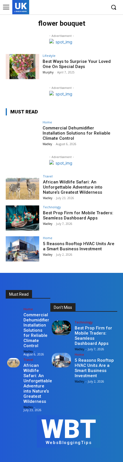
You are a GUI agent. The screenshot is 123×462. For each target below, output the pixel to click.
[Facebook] (75, 7)
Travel (48, 176)
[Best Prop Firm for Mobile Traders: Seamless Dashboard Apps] (22, 218)
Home (47, 122)
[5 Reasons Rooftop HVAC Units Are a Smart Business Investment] (22, 248)
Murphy (48, 72)
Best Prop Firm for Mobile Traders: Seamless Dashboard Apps (78, 215)
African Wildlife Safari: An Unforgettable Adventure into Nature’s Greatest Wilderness (72, 187)
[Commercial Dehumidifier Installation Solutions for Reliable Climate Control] (22, 133)
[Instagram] (84, 7)
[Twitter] (92, 7)
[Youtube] (101, 7)
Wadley (47, 144)
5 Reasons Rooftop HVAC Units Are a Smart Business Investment (78, 246)
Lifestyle (49, 55)
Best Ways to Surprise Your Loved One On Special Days (77, 64)
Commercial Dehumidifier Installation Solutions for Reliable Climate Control (76, 133)
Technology (52, 207)
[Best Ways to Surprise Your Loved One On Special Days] (22, 66)
